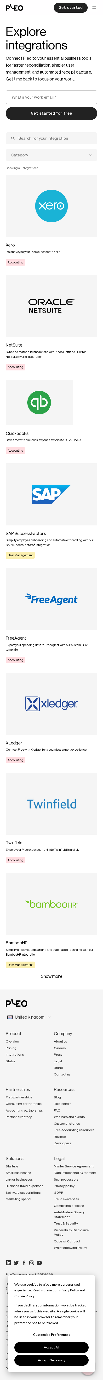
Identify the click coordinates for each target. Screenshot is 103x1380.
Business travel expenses (24, 1186)
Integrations (15, 1054)
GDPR (58, 1192)
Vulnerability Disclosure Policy (71, 1232)
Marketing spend (18, 1199)
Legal (58, 1061)
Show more (51, 976)
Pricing (11, 1048)
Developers (62, 1143)
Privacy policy (64, 1186)
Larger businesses (19, 1179)
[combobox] (51, 155)
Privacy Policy (68, 1290)
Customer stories (67, 1123)
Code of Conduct (67, 1241)
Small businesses (18, 1173)
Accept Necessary (51, 1360)
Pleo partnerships (19, 1097)
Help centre (62, 1104)
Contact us (62, 1074)
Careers (60, 1048)
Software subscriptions (23, 1192)
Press (58, 1054)
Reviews (60, 1137)
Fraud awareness (66, 1199)
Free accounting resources (74, 1130)
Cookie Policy (24, 1296)
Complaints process (69, 1206)
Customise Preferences (51, 1334)
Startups (12, 1166)
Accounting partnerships (24, 1110)
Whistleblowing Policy (70, 1248)
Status (10, 1061)
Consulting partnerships (24, 1104)
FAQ (57, 1110)
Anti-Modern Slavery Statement (69, 1214)
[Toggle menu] (94, 7)
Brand (58, 1068)
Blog (57, 1097)
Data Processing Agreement (75, 1173)
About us (60, 1041)
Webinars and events (69, 1117)
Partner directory (19, 1117)
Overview (12, 1041)
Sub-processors (66, 1179)
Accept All (51, 1347)
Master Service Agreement (74, 1166)
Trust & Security (66, 1223)
